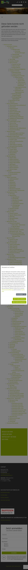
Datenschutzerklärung (7, 289)
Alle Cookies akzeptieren (19, 302)
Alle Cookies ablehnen (19, 299)
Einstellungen (20, 294)
